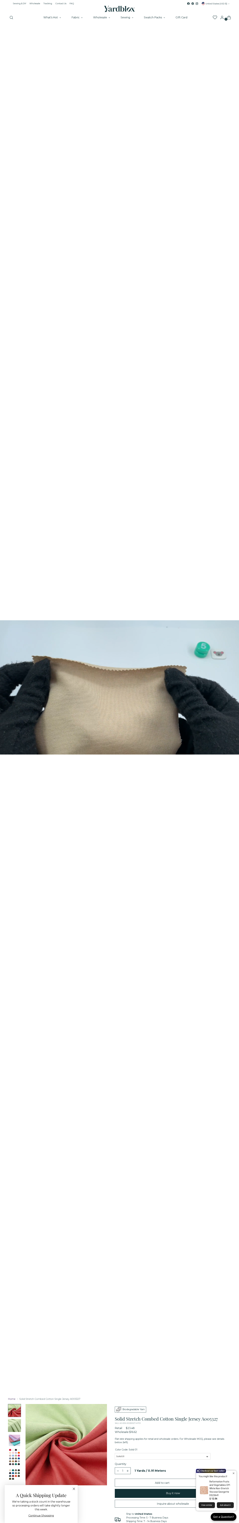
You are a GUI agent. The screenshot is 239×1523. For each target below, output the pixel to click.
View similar (206, 1505)
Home (11, 1399)
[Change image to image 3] (14, 1440)
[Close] (73, 1488)
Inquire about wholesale (173, 1503)
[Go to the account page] (221, 17)
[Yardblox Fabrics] (119, 9)
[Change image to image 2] (14, 1425)
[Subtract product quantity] (128, 1471)
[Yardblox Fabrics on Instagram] (196, 3)
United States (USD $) (216, 3)
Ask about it (225, 1505)
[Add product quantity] (118, 1471)
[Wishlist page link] (215, 17)
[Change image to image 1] (14, 1410)
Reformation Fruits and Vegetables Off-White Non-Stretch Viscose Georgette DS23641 (220, 1488)
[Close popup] (233, 1473)
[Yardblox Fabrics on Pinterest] (192, 3)
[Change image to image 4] (14, 1464)
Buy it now (173, 1493)
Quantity (120, 1464)
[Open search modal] (11, 17)
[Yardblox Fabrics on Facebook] (188, 3)
